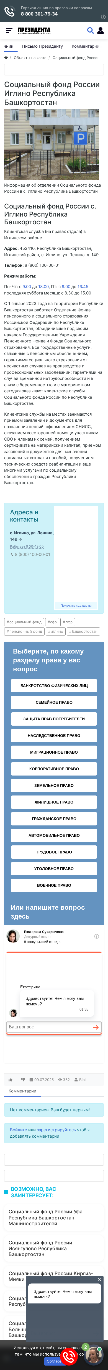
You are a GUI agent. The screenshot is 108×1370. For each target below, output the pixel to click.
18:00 (43, 286)
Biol (82, 1079)
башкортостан (84, 631)
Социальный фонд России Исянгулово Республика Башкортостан (40, 1248)
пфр (69, 622)
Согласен (55, 1361)
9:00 (26, 286)
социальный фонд (25, 622)
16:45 (83, 286)
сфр (53, 622)
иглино (57, 631)
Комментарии (22, 1091)
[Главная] (6, 57)
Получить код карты (76, 606)
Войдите (18, 1129)
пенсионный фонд (25, 631)
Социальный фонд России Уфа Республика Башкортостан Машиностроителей (46, 1217)
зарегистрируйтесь (56, 1129)
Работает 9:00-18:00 (27, 546)
